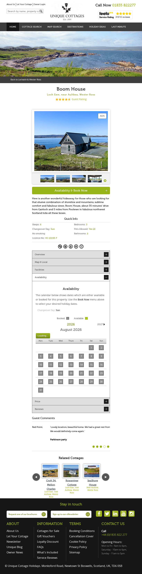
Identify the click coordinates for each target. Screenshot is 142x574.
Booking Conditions (82, 531)
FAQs (40, 547)
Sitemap (74, 552)
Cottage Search (32, 26)
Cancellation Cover (81, 536)
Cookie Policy (77, 542)
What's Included (47, 552)
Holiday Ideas (97, 26)
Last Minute (119, 26)
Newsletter (14, 542)
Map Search (54, 26)
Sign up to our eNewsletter (65, 514)
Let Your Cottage (24, 4)
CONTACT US (113, 524)
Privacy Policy (78, 547)
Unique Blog (15, 547)
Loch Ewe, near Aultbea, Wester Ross (51, 494)
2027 (100, 324)
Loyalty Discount (48, 542)
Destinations (75, 26)
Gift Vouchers (46, 536)
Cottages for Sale (48, 531)
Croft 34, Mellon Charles (51, 484)
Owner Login (39, 4)
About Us (11, 4)
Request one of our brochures (22, 514)
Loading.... (43, 335)
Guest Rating (79, 99)
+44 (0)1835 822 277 (114, 535)
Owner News (15, 552)
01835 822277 (124, 5)
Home (13, 26)
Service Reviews (47, 558)
